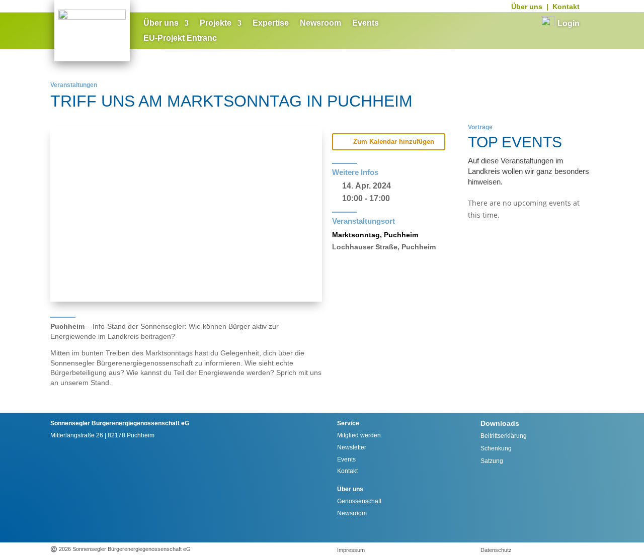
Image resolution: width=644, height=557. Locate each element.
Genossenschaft (359, 501)
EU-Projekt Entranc (180, 38)
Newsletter (351, 447)
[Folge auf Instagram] (66, 530)
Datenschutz (496, 550)
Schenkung (496, 448)
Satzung (491, 461)
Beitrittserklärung (503, 435)
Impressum (351, 550)
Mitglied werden (359, 435)
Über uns (526, 7)
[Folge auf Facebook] (88, 529)
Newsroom (320, 23)
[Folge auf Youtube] (110, 530)
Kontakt (566, 7)
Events (365, 23)
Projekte (215, 23)
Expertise (271, 23)
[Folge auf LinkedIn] (132, 529)
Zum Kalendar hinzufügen (393, 141)
